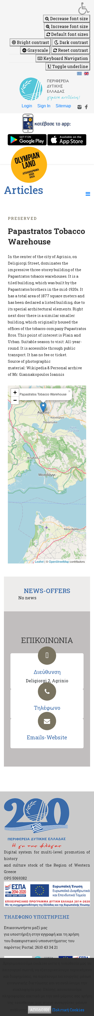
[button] (49, 8)
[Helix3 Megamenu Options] (88, 193)
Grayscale (37, 50)
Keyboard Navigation (65, 58)
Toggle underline (69, 66)
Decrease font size (68, 18)
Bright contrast (32, 42)
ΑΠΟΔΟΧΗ (39, 1009)
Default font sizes (69, 34)
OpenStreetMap (59, 561)
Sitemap (63, 106)
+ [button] (15, 392)
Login (27, 106)
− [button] (15, 400)
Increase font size (69, 26)
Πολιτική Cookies (68, 1009)
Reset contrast (72, 50)
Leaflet (39, 561)
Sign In (43, 106)
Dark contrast (73, 42)
